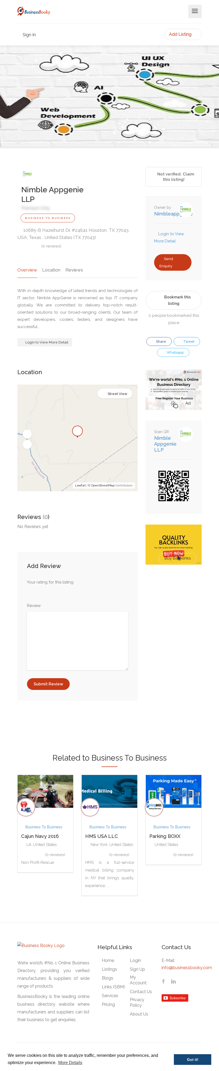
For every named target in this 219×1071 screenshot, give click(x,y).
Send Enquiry (166, 262)
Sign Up (137, 969)
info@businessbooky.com (187, 967)
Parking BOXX (164, 836)
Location (51, 270)
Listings (109, 969)
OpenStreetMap (103, 485)
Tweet (188, 341)
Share (160, 341)
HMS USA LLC (101, 836)
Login (135, 960)
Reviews (74, 270)
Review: (34, 605)
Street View (117, 394)
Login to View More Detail (46, 342)
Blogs (107, 978)
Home (108, 960)
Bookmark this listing (177, 300)
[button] (27, 434)
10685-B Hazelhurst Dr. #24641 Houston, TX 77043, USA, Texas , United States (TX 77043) (73, 233)
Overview (27, 270)
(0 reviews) (51, 246)
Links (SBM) (113, 986)
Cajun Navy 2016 (40, 836)
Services (110, 995)
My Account (138, 980)
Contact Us (141, 991)
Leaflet (80, 485)
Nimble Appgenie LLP (165, 444)
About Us (139, 1014)
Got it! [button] (192, 1059)
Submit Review (48, 684)
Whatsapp (175, 352)
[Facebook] (163, 982)
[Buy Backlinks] (174, 544)
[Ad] (174, 389)
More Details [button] (70, 1062)
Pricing (108, 1004)
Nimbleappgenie (173, 214)
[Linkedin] (173, 982)
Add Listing (181, 34)
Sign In (29, 34)
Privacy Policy (137, 1002)
